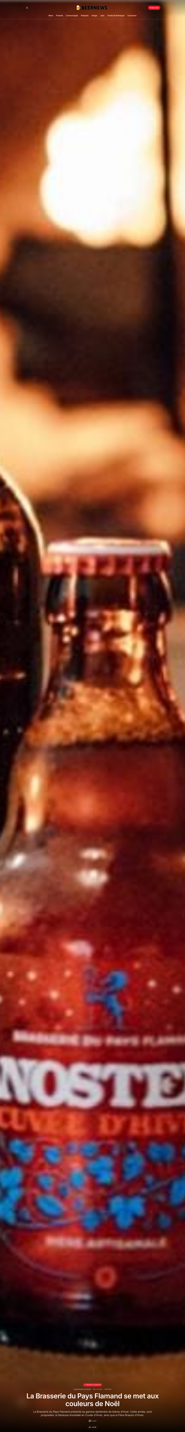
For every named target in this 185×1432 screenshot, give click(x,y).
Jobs (102, 15)
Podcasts (85, 15)
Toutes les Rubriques (116, 15)
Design (94, 15)
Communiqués (72, 15)
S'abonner (154, 8)
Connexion (132, 15)
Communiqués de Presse (82, 1389)
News (50, 15)
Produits (59, 15)
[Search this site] (27, 7)
